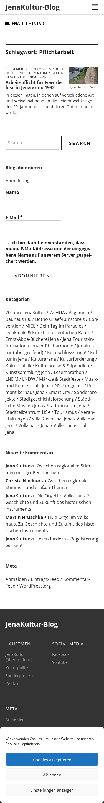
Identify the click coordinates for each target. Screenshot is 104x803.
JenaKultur (18, 466)
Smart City (59, 392)
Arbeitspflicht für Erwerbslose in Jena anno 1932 (35, 84)
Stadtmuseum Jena (67, 405)
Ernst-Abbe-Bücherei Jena (32, 339)
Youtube (60, 662)
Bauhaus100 (18, 319)
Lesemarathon (69, 372)
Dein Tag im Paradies (61, 326)
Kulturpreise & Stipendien (62, 366)
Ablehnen (52, 775)
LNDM (12, 379)
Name (12, 192)
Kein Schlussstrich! (66, 352)
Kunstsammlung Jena (28, 372)
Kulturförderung (77, 359)
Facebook (60, 654)
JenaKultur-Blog (33, 7)
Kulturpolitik (18, 366)
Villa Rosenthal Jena (52, 419)
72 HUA (57, 313)
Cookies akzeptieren (52, 759)
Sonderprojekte (20, 675)
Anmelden (16, 579)
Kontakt (13, 683)
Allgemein (15, 69)
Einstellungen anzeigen (52, 790)
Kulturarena (43, 359)
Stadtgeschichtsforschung (35, 75)
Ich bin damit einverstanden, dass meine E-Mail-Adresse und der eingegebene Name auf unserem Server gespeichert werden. (49, 252)
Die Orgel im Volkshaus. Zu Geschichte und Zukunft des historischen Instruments (49, 502)
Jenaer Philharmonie (52, 346)
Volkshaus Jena (34, 425)
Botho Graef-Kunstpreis (60, 319)
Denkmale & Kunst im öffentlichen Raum (35, 71)
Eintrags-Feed (45, 579)
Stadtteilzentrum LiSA (28, 412)
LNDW (28, 379)
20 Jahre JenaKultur (25, 313)
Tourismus (65, 412)
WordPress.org (35, 586)
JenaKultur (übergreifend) (19, 657)
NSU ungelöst (69, 386)
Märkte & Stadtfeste (60, 379)
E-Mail (14, 217)
